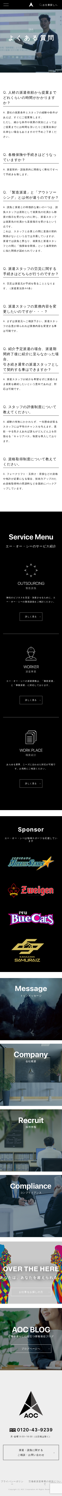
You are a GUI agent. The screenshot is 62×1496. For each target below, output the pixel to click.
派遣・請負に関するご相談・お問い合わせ (31, 1452)
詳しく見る (31, 616)
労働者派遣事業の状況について (45, 1482)
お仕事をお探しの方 (31, 1291)
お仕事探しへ (50, 4)
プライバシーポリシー (12, 1482)
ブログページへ (31, 1348)
